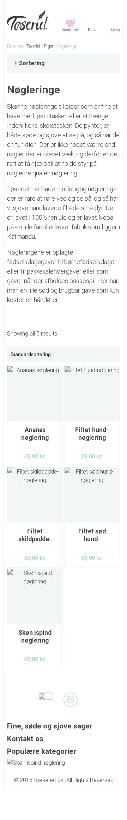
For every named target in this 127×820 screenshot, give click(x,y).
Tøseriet (33, 46)
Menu (115, 30)
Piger (48, 46)
